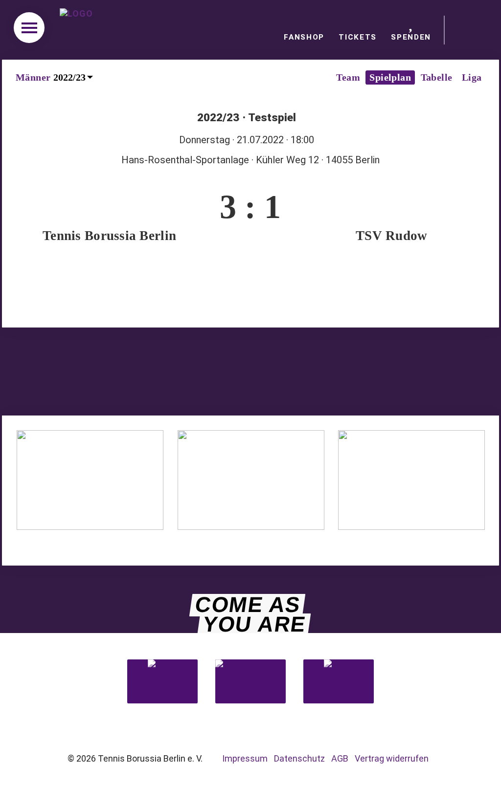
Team (348, 77)
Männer (33, 77)
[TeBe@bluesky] (271, 372)
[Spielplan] (250, 297)
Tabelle (437, 77)
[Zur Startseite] (80, 29)
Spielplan (390, 77)
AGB (339, 758)
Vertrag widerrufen (392, 758)
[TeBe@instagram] (228, 373)
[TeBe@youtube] (314, 373)
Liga (472, 77)
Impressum (245, 758)
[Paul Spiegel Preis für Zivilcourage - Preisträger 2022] (471, 30)
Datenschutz (299, 758)
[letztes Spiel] (206, 297)
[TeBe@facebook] (187, 373)
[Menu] (29, 27)
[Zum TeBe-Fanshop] (90, 527)
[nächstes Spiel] (294, 297)
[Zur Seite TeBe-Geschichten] (251, 527)
